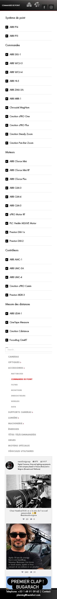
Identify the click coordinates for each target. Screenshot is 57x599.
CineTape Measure (19, 322)
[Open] (28, 491)
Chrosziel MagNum (19, 107)
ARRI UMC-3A (17, 268)
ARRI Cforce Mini (18, 161)
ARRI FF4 (14, 27)
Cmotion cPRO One (20, 116)
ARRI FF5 (14, 36)
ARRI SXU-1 (15, 54)
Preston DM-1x (17, 232)
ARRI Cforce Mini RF (20, 170)
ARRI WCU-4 (16, 72)
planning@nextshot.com (28, 595)
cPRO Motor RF (17, 214)
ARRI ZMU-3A (17, 90)
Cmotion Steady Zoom (21, 134)
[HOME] (29, 2)
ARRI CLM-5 (15, 206)
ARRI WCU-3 (16, 63)
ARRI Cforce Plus (18, 179)
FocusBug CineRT (18, 340)
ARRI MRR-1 (15, 99)
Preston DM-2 (17, 241)
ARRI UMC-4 (16, 277)
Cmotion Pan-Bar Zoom (21, 143)
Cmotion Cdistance (19, 331)
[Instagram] (48, 504)
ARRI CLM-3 (15, 188)
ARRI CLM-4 (15, 197)
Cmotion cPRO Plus (19, 125)
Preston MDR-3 (17, 295)
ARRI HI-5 (14, 81)
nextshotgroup (28, 477)
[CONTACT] (36, 2)
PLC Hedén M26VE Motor (23, 223)
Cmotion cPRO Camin (20, 286)
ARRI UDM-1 (16, 313)
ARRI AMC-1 (16, 259)
